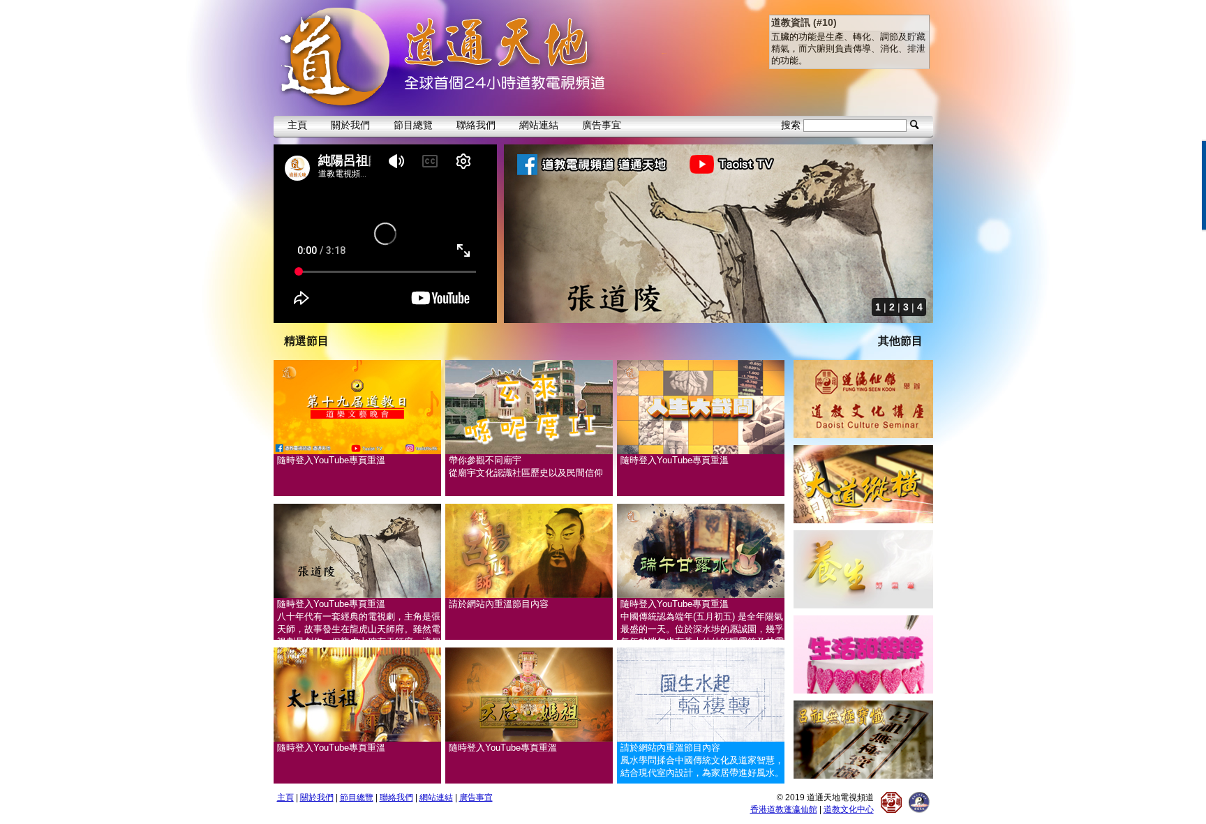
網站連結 (538, 124)
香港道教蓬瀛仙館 (783, 809)
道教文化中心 (849, 809)
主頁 (297, 124)
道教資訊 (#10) (804, 22)
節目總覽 (413, 124)
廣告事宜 (601, 124)
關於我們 (350, 124)
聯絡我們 (476, 124)
